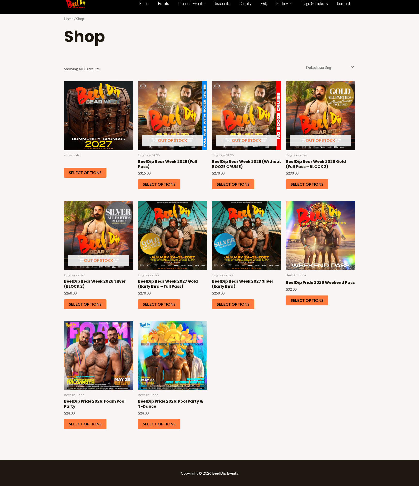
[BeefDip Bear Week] (75, 3)
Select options (85, 172)
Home (68, 18)
